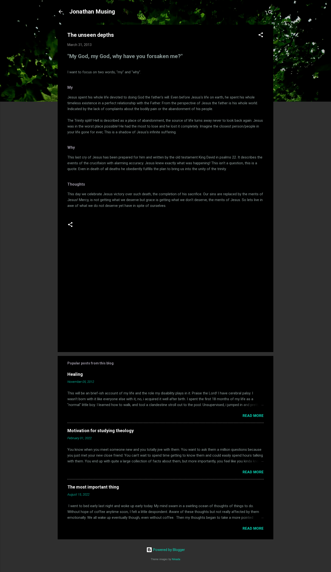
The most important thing (93, 486)
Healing (75, 374)
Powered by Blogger (168, 550)
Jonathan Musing (92, 11)
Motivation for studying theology (100, 430)
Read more (253, 416)
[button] (261, 35)
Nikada (176, 559)
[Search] (270, 13)
